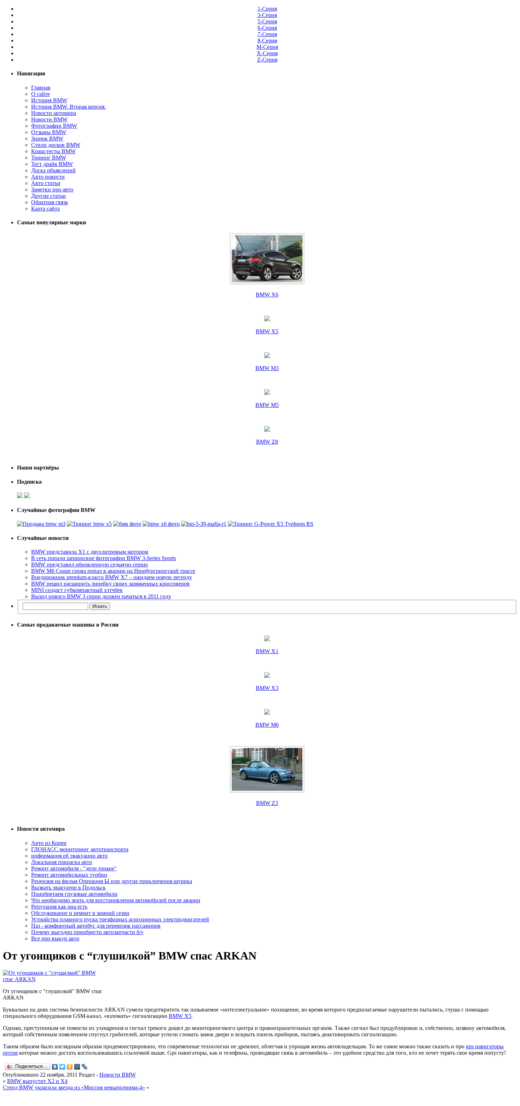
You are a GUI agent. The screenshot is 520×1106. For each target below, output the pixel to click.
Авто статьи (45, 183)
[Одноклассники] (70, 1066)
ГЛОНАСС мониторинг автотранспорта (79, 849)
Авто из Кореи (49, 843)
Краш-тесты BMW (53, 151)
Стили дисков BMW (55, 145)
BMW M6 (267, 725)
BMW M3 (267, 368)
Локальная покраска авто (61, 862)
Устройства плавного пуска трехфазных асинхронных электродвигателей (120, 919)
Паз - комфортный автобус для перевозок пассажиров (96, 926)
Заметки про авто (52, 189)
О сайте (40, 94)
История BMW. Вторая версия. (68, 107)
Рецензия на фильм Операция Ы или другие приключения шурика (111, 881)
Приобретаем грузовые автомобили (74, 894)
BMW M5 (267, 405)
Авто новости (48, 177)
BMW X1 (267, 651)
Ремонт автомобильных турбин (69, 875)
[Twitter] (62, 1066)
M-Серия (267, 47)
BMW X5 (267, 331)
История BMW (49, 100)
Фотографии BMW (54, 126)
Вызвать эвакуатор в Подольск (68, 888)
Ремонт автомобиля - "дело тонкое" (74, 868)
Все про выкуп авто (55, 938)
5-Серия (267, 21)
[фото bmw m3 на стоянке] (41, 524)
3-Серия (267, 15)
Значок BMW (47, 139)
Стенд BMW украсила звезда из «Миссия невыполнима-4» (74, 1087)
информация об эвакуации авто (69, 856)
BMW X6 (267, 295)
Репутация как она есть (59, 907)
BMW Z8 (267, 442)
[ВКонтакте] (55, 1066)
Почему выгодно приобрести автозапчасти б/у (87, 932)
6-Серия (267, 28)
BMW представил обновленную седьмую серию (89, 564)
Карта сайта (45, 209)
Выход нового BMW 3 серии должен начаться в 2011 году (101, 596)
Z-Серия (267, 60)
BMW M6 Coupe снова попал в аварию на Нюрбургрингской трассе (113, 571)
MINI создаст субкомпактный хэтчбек (77, 590)
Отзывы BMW (48, 132)
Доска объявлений (53, 170)
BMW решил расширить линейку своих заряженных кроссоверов (110, 584)
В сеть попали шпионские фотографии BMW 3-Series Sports (103, 558)
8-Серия (267, 41)
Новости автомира (53, 113)
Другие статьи (48, 196)
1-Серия (267, 9)
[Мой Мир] (77, 1066)
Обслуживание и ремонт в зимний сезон (80, 913)
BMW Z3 (267, 803)
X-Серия (267, 53)
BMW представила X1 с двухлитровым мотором (89, 552)
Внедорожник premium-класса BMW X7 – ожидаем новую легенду (111, 577)
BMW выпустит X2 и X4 (37, 1081)
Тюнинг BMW (48, 158)
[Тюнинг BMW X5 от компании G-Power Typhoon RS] (89, 524)
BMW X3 (267, 688)
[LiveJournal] (84, 1066)
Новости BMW (49, 119)
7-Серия (267, 34)
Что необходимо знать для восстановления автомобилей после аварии (115, 900)
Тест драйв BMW (52, 164)
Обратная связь (49, 202)
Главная (40, 88)
